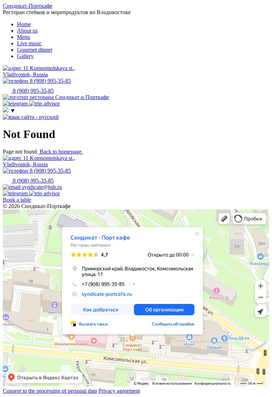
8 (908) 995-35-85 (49, 171)
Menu (23, 37)
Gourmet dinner (34, 50)
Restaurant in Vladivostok (24, 216)
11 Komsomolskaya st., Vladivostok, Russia (39, 161)
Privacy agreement (119, 391)
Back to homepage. (60, 152)
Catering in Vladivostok (23, 221)
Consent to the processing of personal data (50, 391)
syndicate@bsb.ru (41, 187)
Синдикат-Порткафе (27, 6)
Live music (29, 43)
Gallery (25, 56)
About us (27, 31)
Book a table (17, 200)
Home (24, 24)
